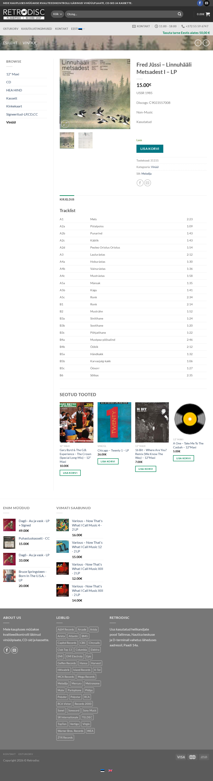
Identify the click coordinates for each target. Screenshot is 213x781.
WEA (90, 730)
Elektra (95, 649)
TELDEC (87, 717)
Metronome (92, 683)
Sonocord (73, 710)
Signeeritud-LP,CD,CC (22, 114)
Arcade (82, 629)
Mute (61, 690)
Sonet (61, 710)
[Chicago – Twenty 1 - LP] (114, 422)
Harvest (96, 663)
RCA (87, 697)
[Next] (123, 94)
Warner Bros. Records (70, 730)
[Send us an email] (207, 3)
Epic (88, 656)
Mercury (77, 683)
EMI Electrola (74, 656)
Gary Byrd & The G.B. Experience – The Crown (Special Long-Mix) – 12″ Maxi (75, 455)
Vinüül (30, 43)
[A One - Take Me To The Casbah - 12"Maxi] (190, 419)
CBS (82, 642)
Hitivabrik (63, 670)
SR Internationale (68, 717)
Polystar (75, 697)
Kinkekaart (14, 106)
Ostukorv (10, 28)
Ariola (93, 629)
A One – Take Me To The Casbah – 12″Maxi (188, 445)
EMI (60, 656)
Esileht (10, 43)
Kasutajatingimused (36, 28)
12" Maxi (12, 74)
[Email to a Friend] (147, 182)
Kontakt (61, 28)
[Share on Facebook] (140, 182)
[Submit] (179, 14)
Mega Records (86, 676)
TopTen (62, 724)
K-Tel (97, 670)
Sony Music (90, 710)
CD (8, 82)
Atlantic (73, 636)
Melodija (146, 173)
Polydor (62, 697)
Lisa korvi (149, 148)
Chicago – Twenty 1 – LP (113, 450)
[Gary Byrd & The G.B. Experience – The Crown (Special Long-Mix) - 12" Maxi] (76, 422)
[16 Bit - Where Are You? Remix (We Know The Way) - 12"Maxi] (152, 422)
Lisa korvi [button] (70, 472)
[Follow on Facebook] (200, 3)
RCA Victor (64, 703)
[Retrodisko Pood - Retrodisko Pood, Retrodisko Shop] (24, 14)
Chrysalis (94, 642)
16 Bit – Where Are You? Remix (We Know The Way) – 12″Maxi (151, 453)
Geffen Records (67, 663)
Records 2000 (83, 703)
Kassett (11, 98)
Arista (61, 636)
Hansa (83, 663)
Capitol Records (67, 642)
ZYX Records (65, 737)
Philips (89, 690)
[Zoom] (65, 124)
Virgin (86, 724)
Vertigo (74, 724)
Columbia (81, 649)
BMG (85, 636)
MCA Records (66, 676)
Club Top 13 (65, 649)
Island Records (81, 670)
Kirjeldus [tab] (67, 199)
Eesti (74, 28)
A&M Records (66, 629)
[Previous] (66, 94)
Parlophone (74, 690)
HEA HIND (14, 90)
